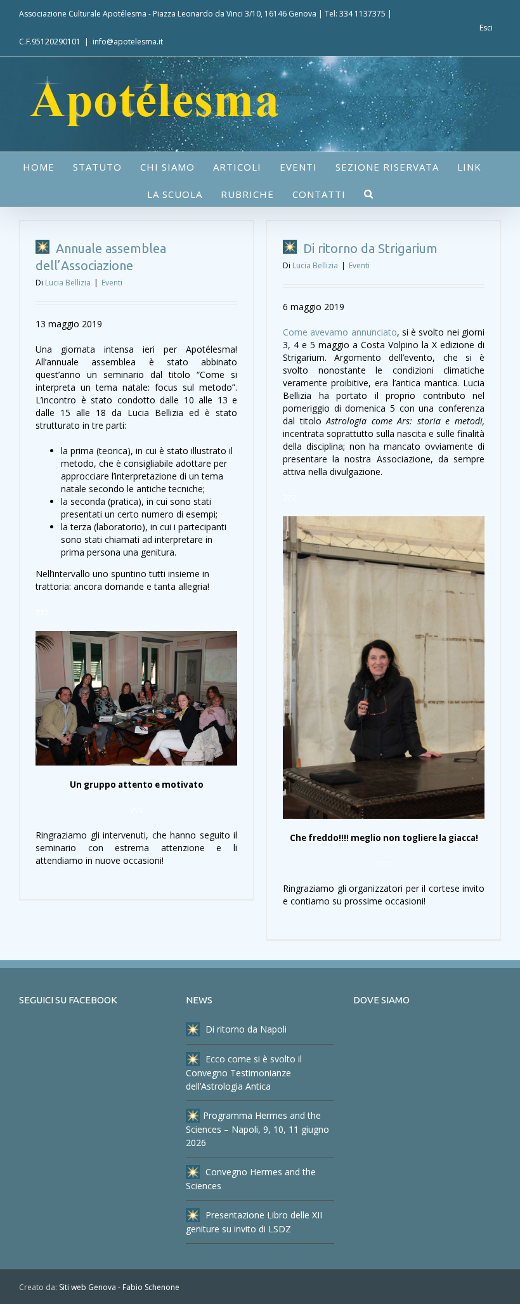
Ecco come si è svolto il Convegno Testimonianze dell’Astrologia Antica (244, 1072)
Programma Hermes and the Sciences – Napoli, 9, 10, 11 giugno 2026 (257, 1129)
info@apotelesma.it (128, 41)
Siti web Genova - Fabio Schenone (119, 1287)
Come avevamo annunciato (340, 332)
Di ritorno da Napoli (245, 1029)
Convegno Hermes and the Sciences (251, 1179)
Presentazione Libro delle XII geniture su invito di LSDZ (254, 1222)
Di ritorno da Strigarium (369, 248)
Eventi (111, 282)
